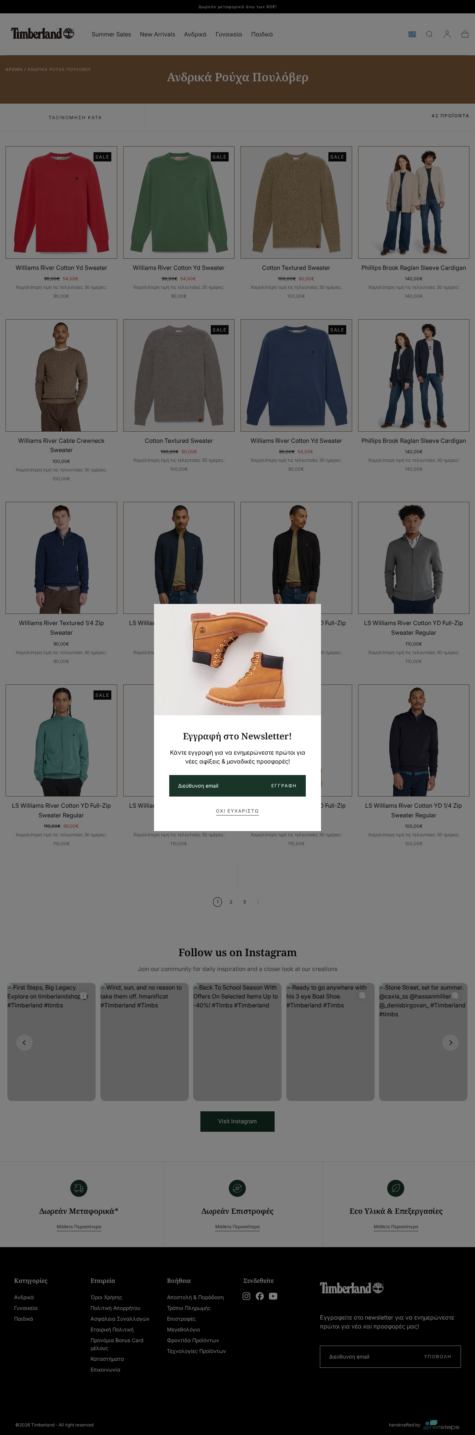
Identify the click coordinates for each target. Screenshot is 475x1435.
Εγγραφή (284, 785)
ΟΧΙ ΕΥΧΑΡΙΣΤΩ (237, 811)
